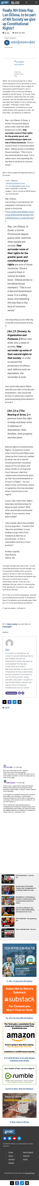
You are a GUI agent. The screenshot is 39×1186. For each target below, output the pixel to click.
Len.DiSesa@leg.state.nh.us (19, 186)
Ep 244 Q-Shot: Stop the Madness (19, 1089)
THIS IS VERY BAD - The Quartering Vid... (26, 919)
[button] (26, 3)
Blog (7, 707)
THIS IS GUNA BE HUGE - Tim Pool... (26, 929)
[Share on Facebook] (10, 702)
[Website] (22, 693)
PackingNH (6, 627)
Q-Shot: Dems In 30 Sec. (19, 1122)
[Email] (19, 693)
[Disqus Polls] (19, 736)
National (26, 1156)
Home (10, 1152)
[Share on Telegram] (14, 702)
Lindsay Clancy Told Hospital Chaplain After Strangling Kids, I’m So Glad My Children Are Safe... (26, 888)
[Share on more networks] (20, 702)
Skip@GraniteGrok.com (15, 183)
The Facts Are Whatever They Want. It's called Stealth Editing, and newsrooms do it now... (25, 910)
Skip (8, 33)
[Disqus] (19, 788)
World (25, 1159)
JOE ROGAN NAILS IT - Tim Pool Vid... (25, 876)
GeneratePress (30, 1173)
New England (28, 1152)
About (10, 1156)
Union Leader (12, 624)
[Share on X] (4, 702)
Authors (11, 1159)
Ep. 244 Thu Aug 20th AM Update (19, 1018)
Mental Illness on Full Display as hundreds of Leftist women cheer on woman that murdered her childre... (26, 899)
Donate (11, 1163)
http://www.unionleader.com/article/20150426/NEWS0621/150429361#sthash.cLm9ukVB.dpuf (19, 214)
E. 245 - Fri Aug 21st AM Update (19, 981)
